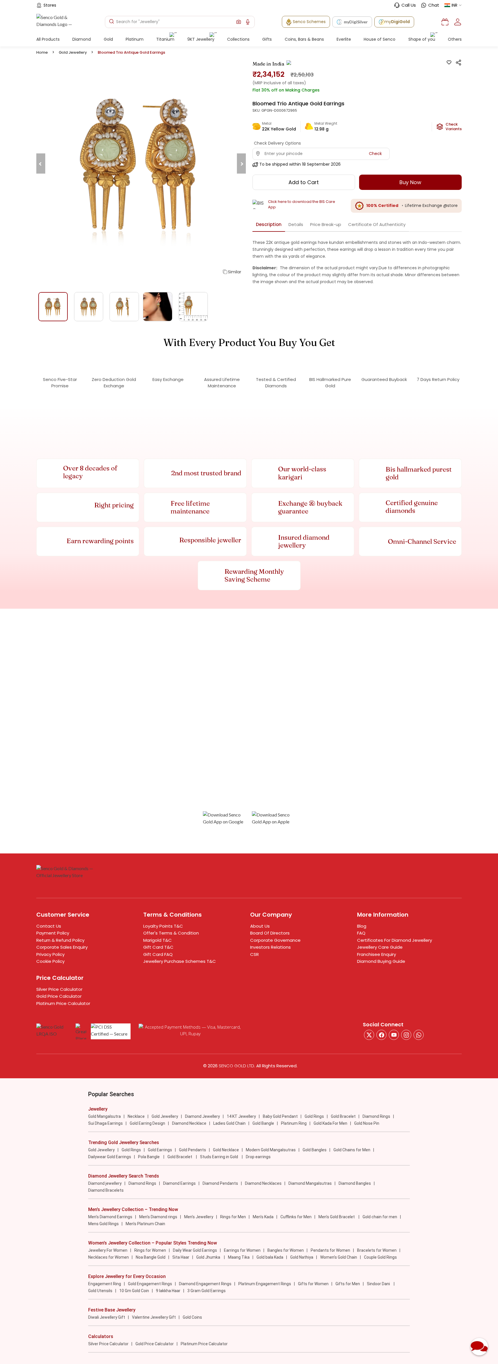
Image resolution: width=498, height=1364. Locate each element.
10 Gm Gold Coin (134, 1290)
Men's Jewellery (198, 1216)
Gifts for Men (347, 1283)
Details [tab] (295, 224)
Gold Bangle (263, 1123)
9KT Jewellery (200, 39)
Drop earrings (258, 1156)
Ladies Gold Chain (229, 1123)
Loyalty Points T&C (163, 926)
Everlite (344, 39)
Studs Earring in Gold (219, 1156)
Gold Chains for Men (351, 1150)
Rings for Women (150, 1250)
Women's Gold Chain (338, 1257)
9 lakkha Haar (168, 1290)
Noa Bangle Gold (150, 1257)
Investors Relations (270, 947)
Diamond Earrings (179, 1183)
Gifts (267, 39)
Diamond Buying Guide (381, 961)
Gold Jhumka (208, 1257)
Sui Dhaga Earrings (105, 1123)
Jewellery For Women (107, 1250)
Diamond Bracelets (106, 1190)
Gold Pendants (192, 1150)
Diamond (81, 39)
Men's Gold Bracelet (337, 1216)
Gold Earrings (160, 1150)
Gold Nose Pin (366, 1123)
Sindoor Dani (379, 1283)
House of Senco (379, 39)
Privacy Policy (50, 954)
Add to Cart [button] (303, 182)
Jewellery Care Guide (380, 947)
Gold (108, 39)
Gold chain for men (380, 1216)
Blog (361, 926)
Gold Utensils (100, 1290)
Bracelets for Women (377, 1250)
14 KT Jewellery (241, 1116)
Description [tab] (269, 224)
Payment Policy (52, 933)
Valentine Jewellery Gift (154, 1317)
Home (42, 52)
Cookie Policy (50, 961)
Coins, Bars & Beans (304, 39)
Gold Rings (314, 1116)
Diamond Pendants (220, 1183)
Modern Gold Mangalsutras (271, 1150)
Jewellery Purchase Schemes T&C (179, 961)
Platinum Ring (294, 1123)
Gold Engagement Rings (150, 1283)
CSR (254, 954)
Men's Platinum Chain (145, 1223)
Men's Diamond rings (158, 1216)
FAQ (361, 933)
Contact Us (48, 926)
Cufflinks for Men (296, 1216)
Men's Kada (263, 1216)
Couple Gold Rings (380, 1257)
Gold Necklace (226, 1150)
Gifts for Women (313, 1283)
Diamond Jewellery (202, 1116)
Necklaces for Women (108, 1257)
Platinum (135, 39)
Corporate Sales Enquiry (62, 947)
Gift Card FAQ (158, 954)
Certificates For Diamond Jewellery (394, 940)
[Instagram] (394, 1035)
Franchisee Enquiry (376, 954)
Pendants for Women (330, 1250)
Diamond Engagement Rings (205, 1283)
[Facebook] (381, 1035)
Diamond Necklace (189, 1123)
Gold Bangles (315, 1150)
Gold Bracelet (343, 1116)
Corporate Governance (275, 940)
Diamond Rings (376, 1116)
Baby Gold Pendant (280, 1116)
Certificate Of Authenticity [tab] (376, 224)
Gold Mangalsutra (104, 1116)
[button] (238, 21)
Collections (238, 39)
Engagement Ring (104, 1283)
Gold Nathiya (301, 1257)
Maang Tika (239, 1257)
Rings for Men (233, 1216)
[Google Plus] (406, 1035)
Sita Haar (180, 1257)
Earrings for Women (242, 1250)
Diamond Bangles (355, 1183)
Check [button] (375, 153)
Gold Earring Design (147, 1123)
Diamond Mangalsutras (310, 1183)
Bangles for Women (285, 1250)
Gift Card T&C (158, 947)
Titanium (165, 39)
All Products (48, 39)
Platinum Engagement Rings (264, 1283)
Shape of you (421, 39)
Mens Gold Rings (103, 1223)
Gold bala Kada (269, 1257)
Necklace (136, 1116)
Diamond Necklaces (263, 1183)
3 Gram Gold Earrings (206, 1290)
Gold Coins (192, 1317)
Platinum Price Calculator (63, 1003)
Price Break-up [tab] (325, 224)
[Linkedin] (419, 1035)
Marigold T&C (157, 940)
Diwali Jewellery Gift (106, 1317)
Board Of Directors (270, 933)
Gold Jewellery (73, 52)
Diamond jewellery (105, 1183)
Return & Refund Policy (60, 940)
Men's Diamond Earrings (110, 1216)
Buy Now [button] (410, 182)
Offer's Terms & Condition (171, 933)
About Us (260, 926)
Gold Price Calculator (59, 996)
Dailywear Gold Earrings (109, 1156)
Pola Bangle (149, 1156)
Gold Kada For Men (330, 1123)
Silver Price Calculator (59, 989)
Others (455, 39)
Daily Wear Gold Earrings (195, 1250)
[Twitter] (369, 1035)
